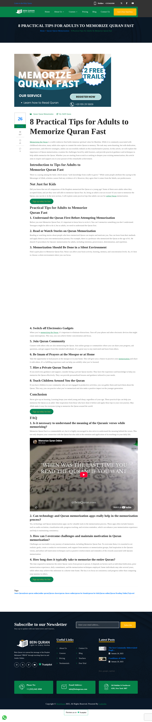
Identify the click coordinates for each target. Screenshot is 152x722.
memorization (124, 359)
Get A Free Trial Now (125, 12)
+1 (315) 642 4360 (34, 689)
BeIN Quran (66, 114)
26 (20, 118)
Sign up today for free (42, 201)
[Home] (33, 643)
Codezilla (102, 704)
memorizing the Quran (49, 332)
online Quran (111, 196)
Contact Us (105, 12)
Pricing (85, 12)
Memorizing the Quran (39, 142)
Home (47, 12)
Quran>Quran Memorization (58, 31)
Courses (72, 12)
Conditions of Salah (117, 658)
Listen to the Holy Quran (23, 3)
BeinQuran (60, 704)
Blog (94, 12)
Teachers (82, 658)
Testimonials (64, 663)
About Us (58, 12)
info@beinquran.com (78, 689)
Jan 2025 (20, 126)
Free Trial (82, 663)
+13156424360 (109, 3)
